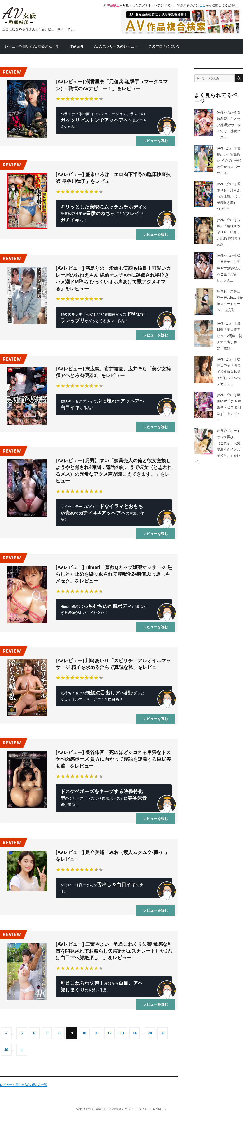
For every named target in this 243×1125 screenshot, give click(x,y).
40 (6, 1050)
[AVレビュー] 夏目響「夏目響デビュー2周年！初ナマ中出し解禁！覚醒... (229, 335)
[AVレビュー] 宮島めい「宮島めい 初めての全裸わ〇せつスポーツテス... (229, 160)
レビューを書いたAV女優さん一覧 (32, 46)
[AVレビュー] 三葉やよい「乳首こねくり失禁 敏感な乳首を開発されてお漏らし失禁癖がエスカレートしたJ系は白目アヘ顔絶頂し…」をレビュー (114, 950)
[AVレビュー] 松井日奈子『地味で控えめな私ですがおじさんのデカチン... (228, 371)
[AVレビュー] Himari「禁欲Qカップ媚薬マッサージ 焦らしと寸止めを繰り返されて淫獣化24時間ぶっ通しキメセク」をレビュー (114, 574)
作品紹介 (77, 46)
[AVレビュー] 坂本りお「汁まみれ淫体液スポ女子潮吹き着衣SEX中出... (228, 196)
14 (134, 1033)
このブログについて (164, 46)
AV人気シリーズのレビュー (116, 46)
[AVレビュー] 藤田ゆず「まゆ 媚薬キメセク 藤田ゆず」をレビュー (229, 407)
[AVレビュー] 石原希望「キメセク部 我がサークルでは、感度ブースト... (229, 125)
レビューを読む (155, 141)
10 (84, 1033)
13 (122, 1033)
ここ (202, 5)
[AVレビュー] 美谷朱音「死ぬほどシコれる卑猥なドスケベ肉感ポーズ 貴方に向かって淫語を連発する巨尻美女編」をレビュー (113, 759)
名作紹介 (158, 1108)
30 (162, 1033)
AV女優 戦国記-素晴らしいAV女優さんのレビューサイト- (112, 1108)
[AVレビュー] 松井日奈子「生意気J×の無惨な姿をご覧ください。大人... (228, 268)
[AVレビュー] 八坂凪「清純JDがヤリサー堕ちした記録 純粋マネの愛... (229, 232)
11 (97, 1033)
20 (150, 1033)
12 (109, 1033)
